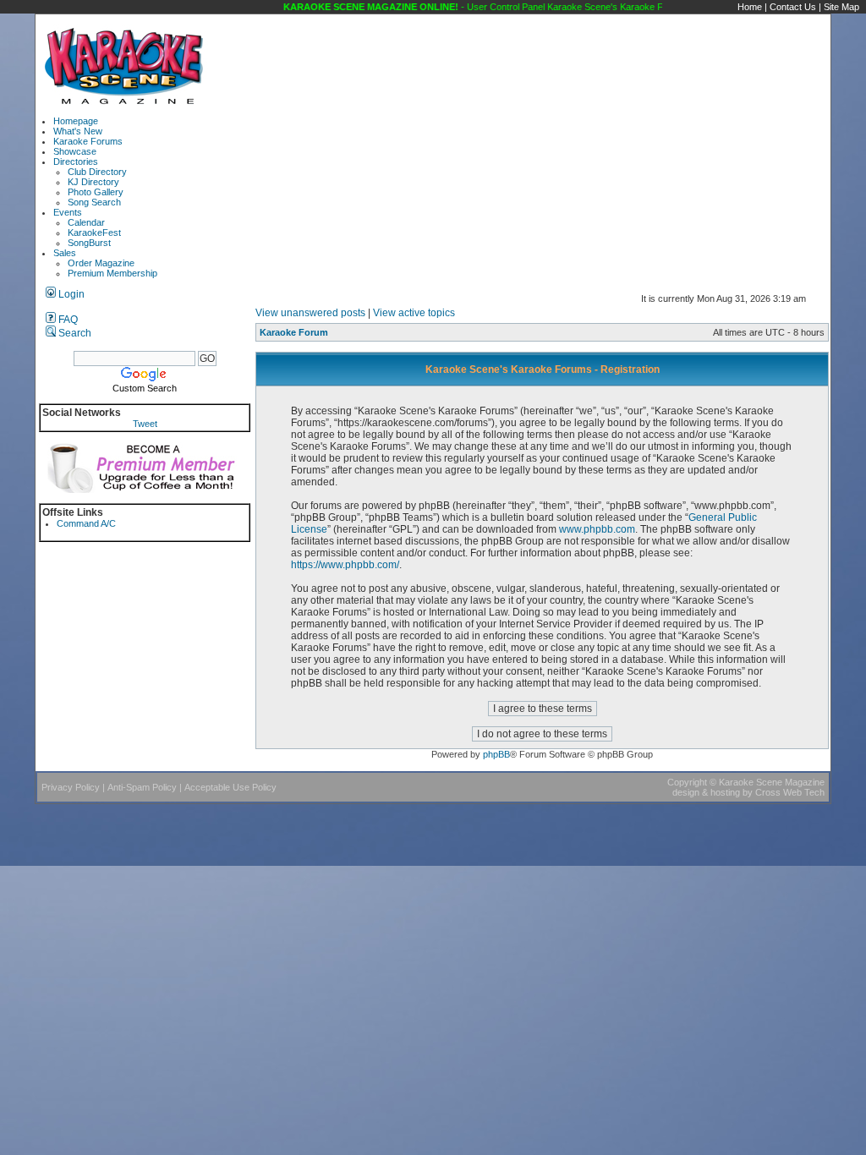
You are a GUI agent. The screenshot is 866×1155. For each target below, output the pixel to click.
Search (73, 333)
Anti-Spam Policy (142, 787)
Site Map (841, 7)
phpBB (496, 754)
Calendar (86, 222)
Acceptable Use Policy (230, 787)
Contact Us (793, 7)
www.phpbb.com (597, 529)
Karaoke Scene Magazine (772, 782)
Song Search (94, 202)
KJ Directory (93, 182)
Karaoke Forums (88, 141)
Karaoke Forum (294, 332)
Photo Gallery (95, 192)
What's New (77, 131)
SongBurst (89, 243)
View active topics (414, 313)
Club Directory (97, 172)
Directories (75, 161)
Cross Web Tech (790, 792)
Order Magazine (101, 263)
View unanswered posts (310, 313)
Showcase (74, 151)
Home (749, 7)
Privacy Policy (70, 787)
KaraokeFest (94, 232)
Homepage (75, 121)
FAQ (67, 320)
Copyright (687, 782)
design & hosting (706, 792)
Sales (64, 253)
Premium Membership (112, 273)
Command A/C (86, 523)
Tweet (145, 424)
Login (70, 294)
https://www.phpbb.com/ (345, 565)
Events (67, 212)
